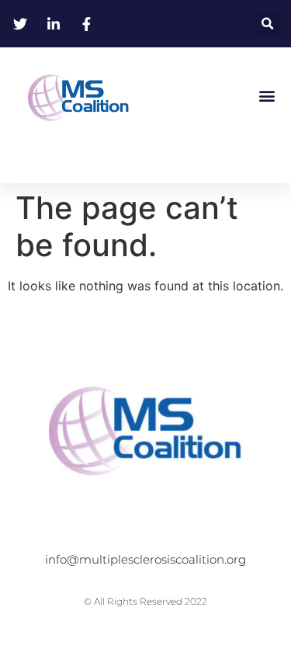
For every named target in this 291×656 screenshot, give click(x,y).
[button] (267, 24)
